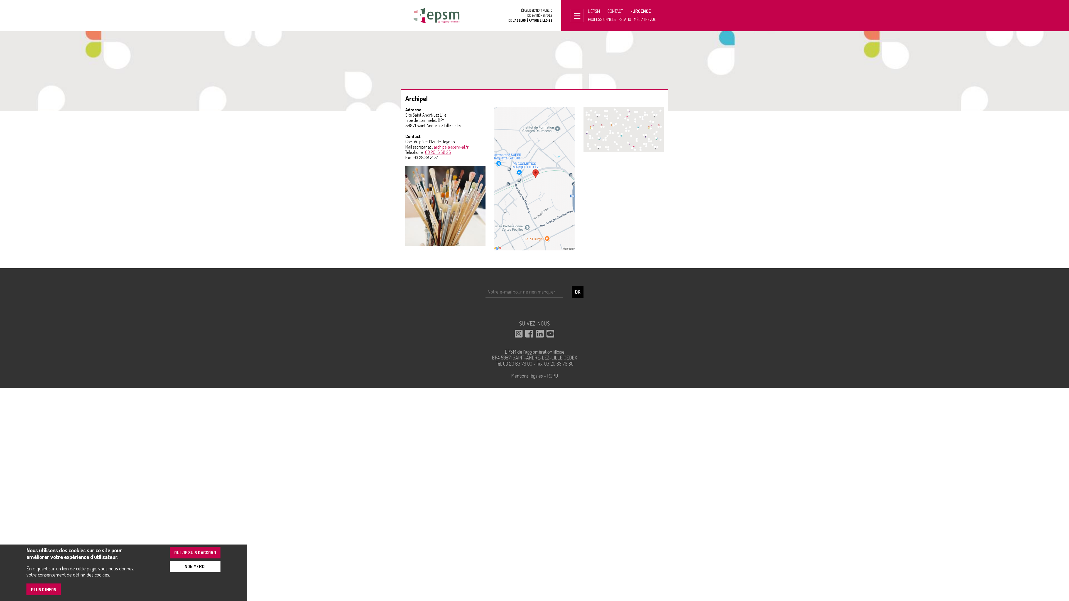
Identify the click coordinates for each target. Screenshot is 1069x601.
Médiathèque (645, 19)
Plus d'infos (43, 589)
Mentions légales (527, 376)
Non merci (195, 566)
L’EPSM (594, 11)
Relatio (625, 19)
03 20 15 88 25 (438, 152)
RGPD (552, 376)
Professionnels (602, 19)
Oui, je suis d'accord (195, 552)
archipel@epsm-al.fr (451, 147)
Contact (615, 11)
